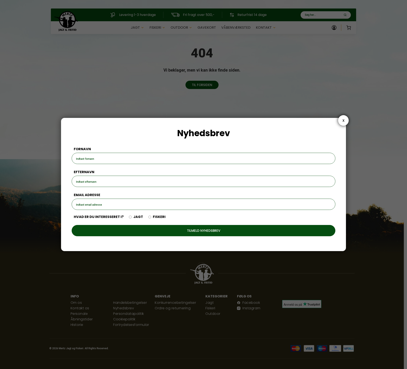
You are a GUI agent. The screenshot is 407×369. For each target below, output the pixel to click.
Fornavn (82, 149)
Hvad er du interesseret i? (99, 217)
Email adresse (87, 194)
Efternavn (84, 172)
